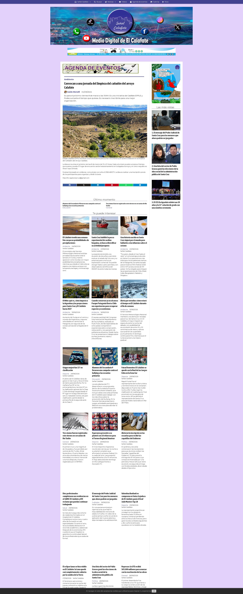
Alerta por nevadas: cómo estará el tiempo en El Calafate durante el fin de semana (133, 303)
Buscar (99, 2)
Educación (67, 208)
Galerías (156, 2)
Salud (65, 508)
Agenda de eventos (139, 2)
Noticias (110, 2)
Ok (154, 591)
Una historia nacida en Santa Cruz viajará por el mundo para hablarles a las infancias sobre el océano (133, 241)
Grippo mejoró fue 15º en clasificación (73, 369)
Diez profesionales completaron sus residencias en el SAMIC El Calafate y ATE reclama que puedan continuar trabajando (75, 499)
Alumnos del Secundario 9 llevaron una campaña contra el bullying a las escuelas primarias (105, 371)
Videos (124, 2)
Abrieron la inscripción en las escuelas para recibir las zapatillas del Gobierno (133, 436)
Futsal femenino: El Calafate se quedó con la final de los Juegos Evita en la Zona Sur (134, 370)
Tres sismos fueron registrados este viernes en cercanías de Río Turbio (75, 436)
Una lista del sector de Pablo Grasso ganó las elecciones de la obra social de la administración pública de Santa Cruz (104, 572)
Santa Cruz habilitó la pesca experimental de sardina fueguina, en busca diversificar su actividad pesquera (104, 241)
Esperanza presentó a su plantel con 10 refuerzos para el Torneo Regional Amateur (104, 436)
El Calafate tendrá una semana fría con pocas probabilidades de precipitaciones (76, 240)
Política (124, 442)
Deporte (66, 374)
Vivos (166, 2)
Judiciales (95, 502)
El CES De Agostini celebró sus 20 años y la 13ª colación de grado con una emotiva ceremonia (166, 205)
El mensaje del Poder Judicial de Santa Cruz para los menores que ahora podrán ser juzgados (105, 496)
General (109, 208)
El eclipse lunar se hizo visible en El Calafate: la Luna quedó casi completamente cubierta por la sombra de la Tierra (75, 570)
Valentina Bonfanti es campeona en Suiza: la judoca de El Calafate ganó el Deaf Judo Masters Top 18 (134, 497)
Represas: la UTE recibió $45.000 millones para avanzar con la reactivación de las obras (134, 569)
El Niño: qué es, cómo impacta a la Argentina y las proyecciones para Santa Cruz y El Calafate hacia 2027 (75, 304)
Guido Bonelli (73, 92)
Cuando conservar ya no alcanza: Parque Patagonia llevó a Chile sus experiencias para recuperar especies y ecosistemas (105, 304)
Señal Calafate (82, 2)
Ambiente (69, 79)
